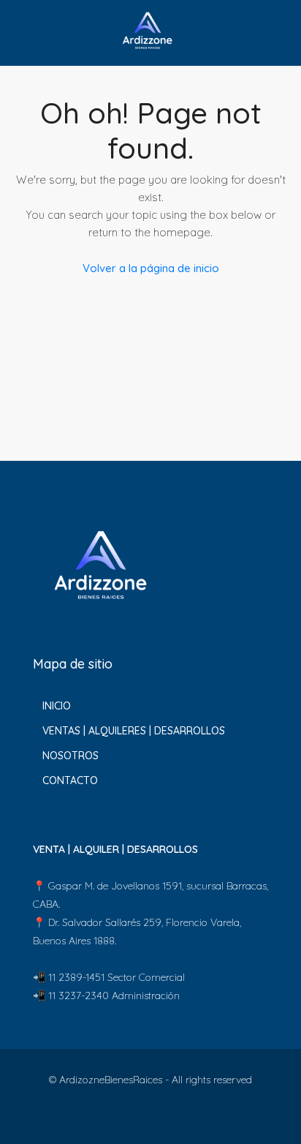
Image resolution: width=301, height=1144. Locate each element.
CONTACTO (70, 780)
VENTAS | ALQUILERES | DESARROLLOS (133, 730)
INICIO (56, 705)
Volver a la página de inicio (151, 268)
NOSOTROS (70, 755)
